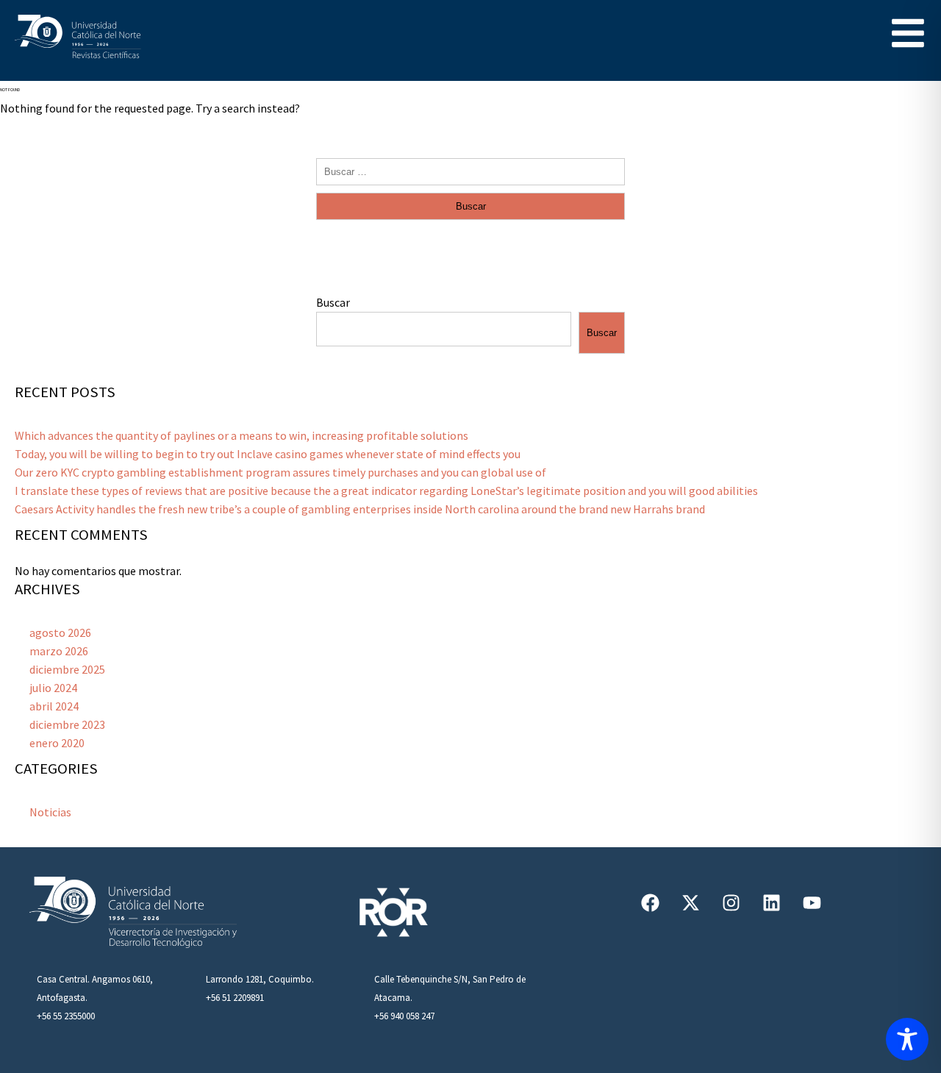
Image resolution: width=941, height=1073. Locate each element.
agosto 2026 (60, 632)
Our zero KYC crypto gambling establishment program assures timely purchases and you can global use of (280, 472)
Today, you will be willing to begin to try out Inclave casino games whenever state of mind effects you (267, 453)
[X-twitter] (691, 902)
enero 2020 (57, 742)
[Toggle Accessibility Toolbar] (907, 1039)
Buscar (333, 302)
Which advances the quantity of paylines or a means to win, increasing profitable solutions (241, 435)
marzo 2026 (58, 651)
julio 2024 (53, 687)
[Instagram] (731, 902)
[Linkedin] (772, 902)
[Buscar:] (470, 170)
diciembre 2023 (67, 724)
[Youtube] (812, 902)
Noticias (50, 812)
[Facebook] (650, 902)
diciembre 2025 (67, 669)
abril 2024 (54, 706)
